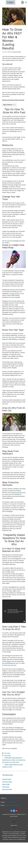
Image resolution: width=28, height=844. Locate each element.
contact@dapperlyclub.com (13, 805)
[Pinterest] (17, 811)
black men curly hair (10, 665)
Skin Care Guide (7, 789)
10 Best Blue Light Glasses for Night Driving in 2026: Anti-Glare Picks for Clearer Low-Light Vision (13, 760)
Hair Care (7, 753)
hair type (11, 337)
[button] (23, 2)
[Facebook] (11, 811)
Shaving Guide (6, 779)
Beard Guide (6, 784)
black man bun (15, 293)
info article (7, 755)
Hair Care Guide (7, 782)
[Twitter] (14, 811)
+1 (10, 802)
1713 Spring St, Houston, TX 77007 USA (12, 798)
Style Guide (5, 787)
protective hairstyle (17, 492)
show (13, 104)
